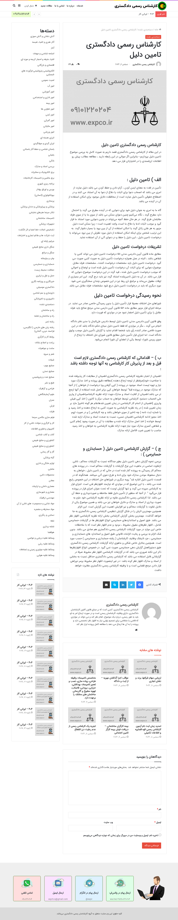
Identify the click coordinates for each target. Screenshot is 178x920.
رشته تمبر (49, 322)
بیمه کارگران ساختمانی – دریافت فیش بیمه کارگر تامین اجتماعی (116, 729)
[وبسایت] (136, 630)
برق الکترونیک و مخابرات (42, 172)
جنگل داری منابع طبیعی (43, 247)
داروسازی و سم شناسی (43, 293)
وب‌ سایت (108, 822)
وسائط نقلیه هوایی (45, 555)
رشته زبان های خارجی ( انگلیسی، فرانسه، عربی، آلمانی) (38, 329)
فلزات (51, 411)
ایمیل (157, 822)
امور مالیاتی (48, 126)
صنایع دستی (48, 371)
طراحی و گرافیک (46, 388)
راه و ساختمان (47, 310)
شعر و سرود (48, 354)
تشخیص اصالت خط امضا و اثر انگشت (36, 230)
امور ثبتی (50, 115)
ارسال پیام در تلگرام (89, 893)
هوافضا (51, 532)
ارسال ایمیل (57, 893)
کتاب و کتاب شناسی (45, 434)
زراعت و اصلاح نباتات (44, 342)
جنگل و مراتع (48, 253)
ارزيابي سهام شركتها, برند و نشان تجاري (148, 679)
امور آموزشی (48, 92)
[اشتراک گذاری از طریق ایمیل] (106, 584)
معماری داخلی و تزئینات (43, 486)
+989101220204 (21, 14)
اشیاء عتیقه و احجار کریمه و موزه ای (37, 59)
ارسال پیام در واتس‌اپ (120, 893)
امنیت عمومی (48, 80)
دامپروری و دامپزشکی (44, 299)
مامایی (51, 469)
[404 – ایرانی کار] (44, 589)
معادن (51, 480)
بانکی (51, 161)
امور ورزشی (48, 132)
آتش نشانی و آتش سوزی (42, 36)
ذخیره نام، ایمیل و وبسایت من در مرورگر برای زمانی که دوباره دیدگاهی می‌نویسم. (120, 835)
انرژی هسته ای (47, 138)
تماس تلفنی (27, 893)
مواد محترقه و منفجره (44, 509)
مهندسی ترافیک (46, 498)
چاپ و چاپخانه (47, 258)
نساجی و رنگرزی (46, 515)
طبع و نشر (49, 383)
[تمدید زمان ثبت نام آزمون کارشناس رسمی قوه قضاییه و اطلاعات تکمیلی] (147, 715)
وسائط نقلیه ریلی (46, 544)
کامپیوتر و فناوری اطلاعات (42, 429)
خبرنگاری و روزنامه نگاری (42, 281)
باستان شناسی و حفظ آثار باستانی (38, 149)
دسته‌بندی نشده (145, 30)
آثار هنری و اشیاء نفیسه (43, 42)
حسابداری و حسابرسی (43, 264)
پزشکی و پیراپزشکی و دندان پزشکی (37, 207)
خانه (157, 30)
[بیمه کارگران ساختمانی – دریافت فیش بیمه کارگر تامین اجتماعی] (114, 715)
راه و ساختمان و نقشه (44, 316)
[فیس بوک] (139, 584)
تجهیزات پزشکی (46, 224)
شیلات (51, 360)
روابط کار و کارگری (46, 337)
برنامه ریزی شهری (46, 184)
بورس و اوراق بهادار (45, 189)
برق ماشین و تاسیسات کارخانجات (38, 178)
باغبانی (51, 155)
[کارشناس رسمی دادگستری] (140, 6)
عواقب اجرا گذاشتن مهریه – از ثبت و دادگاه (114, 679)
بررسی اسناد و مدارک (44, 166)
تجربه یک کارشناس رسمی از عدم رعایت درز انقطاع (82, 727)
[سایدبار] (19, 6)
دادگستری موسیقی (45, 287)
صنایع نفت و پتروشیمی (43, 377)
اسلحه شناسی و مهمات (43, 53)
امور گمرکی (49, 120)
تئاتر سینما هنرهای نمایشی (41, 212)
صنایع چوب (49, 365)
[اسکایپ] (114, 584)
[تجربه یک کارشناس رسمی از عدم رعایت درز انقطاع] (82, 715)
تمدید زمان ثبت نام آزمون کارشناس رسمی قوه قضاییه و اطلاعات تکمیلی (148, 729)
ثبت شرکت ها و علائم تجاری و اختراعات (35, 235)
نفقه (52, 521)
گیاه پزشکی (48, 457)
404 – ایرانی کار (146, 14)
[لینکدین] (123, 584)
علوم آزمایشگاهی (46, 394)
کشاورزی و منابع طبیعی (43, 440)
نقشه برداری (48, 526)
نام (159, 809)
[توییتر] (131, 584)
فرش (52, 406)
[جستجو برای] (14, 6)
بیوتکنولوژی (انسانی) (44, 195)
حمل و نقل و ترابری (45, 276)
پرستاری (50, 201)
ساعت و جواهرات (46, 348)
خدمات (80, 6)
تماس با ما (59, 6)
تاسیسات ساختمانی (45, 218)
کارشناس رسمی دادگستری (144, 64)
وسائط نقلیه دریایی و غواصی (40, 538)
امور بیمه (50, 103)
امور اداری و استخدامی (43, 97)
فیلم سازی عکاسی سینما (43, 417)
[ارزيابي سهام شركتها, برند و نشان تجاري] (147, 666)
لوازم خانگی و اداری (45, 463)
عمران (51, 400)
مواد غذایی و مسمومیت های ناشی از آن (35, 503)
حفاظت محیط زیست (44, 270)
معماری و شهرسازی (45, 492)
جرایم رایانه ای (47, 241)
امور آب (50, 86)
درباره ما (70, 6)
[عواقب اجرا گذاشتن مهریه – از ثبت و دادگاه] (114, 666)
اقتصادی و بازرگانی (45, 65)
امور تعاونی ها (47, 109)
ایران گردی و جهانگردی (43, 143)
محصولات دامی (47, 475)
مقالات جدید (46, 6)
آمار (52, 48)
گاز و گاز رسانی (47, 452)
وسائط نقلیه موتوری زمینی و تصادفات (36, 549)
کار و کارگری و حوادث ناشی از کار (39, 423)
